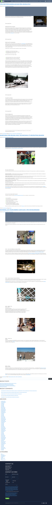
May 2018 (2, 424)
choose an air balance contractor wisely (33, 253)
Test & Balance (20, 376)
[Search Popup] (47, 1)
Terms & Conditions (7, 503)
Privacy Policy (13, 494)
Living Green (14, 133)
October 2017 (3, 429)
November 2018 (3, 419)
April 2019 (2, 415)
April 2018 (2, 425)
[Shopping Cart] (49, 1)
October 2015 (3, 442)
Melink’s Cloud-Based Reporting (33, 1)
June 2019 (2, 414)
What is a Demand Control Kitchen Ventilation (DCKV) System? (10, 392)
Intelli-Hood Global (25, 1)
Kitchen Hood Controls (18, 1)
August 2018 (3, 422)
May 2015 (2, 446)
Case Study (2, 454)
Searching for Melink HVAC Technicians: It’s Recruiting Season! (22, 135)
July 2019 (2, 413)
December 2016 (3, 437)
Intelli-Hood (4, 376)
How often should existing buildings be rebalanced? (10, 395)
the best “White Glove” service (18, 195)
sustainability (18, 133)
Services (12, 1)
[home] (3, 1)
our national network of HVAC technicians (17, 148)
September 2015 (3, 443)
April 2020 (2, 406)
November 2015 (3, 441)
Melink (6, 374)
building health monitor (12, 376)
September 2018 (3, 421)
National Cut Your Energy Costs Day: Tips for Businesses (19, 209)
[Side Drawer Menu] (51, 1)
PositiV (2, 457)
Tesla (21, 133)
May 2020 (2, 405)
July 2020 (2, 403)
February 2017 (3, 435)
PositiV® (13, 341)
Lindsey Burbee (11, 6)
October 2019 (3, 411)
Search (1, 377)
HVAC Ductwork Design (3, 386)
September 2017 (3, 430)
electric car (10, 133)
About (40, 1)
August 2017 (3, 431)
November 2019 (3, 410)
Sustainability (5, 133)
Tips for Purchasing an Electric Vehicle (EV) (15, 4)
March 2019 (2, 416)
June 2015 (2, 445)
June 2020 (2, 404)
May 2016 (2, 440)
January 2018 (3, 427)
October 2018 (3, 420)
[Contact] (45, 1)
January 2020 (3, 408)
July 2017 (2, 432)
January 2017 (3, 436)
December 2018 (3, 418)
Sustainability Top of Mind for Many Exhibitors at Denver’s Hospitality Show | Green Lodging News (15, 390)
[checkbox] (11, 481)
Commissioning (3, 455)
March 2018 (2, 426)
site (1, 395)
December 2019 (3, 409)
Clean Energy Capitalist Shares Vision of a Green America (8, 383)
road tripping (23, 43)
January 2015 (3, 447)
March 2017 (2, 434)
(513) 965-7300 (28, 374)
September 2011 (3, 448)
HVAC (16, 376)
